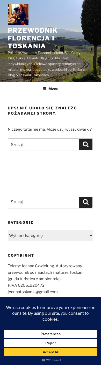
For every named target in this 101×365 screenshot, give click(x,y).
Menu (53, 89)
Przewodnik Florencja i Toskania (33, 38)
